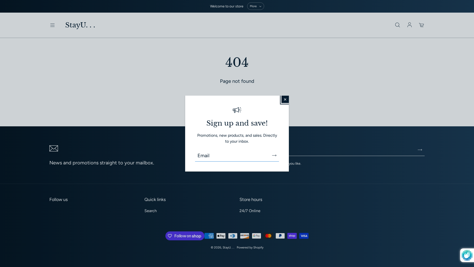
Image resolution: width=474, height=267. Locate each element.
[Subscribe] (274, 155)
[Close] (285, 99)
